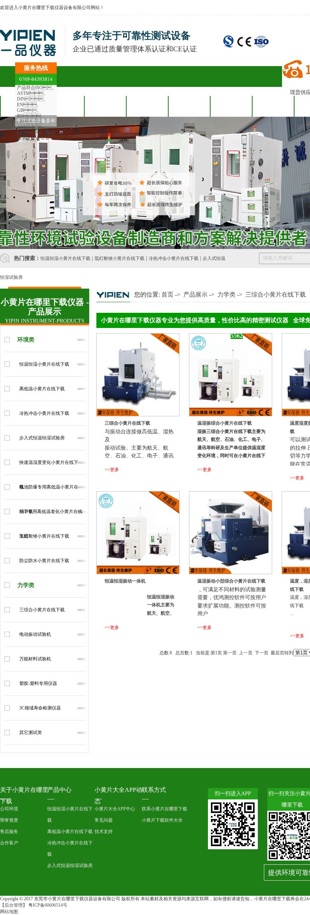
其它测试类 (30, 732)
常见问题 (104, 820)
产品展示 (195, 294)
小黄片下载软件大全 (162, 820)
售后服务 (189, 106)
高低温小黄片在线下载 (42, 388)
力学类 (25, 585)
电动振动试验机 (35, 634)
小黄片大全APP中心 (115, 808)
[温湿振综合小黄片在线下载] (230, 414)
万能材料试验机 (35, 659)
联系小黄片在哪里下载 (164, 808)
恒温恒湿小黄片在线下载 (65, 258)
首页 (167, 294)
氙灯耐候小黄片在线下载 (119, 258)
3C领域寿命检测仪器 (40, 708)
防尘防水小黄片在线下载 (44, 560)
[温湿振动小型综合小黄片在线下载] (230, 572)
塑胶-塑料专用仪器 (38, 683)
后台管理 (14, 905)
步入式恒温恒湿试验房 (42, 437)
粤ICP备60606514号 (47, 905)
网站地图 (9, 911)
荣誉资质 (9, 820)
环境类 (25, 340)
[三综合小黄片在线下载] (138, 414)
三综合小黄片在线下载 (42, 609)
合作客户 (147, 106)
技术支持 (104, 831)
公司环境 (9, 808)
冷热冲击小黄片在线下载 (173, 258)
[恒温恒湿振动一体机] (138, 572)
